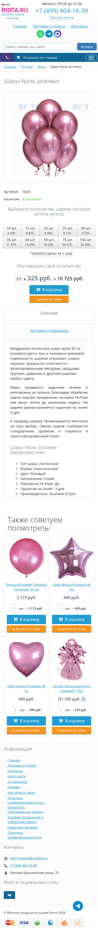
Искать (87, 46)
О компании (17, 781)
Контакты (79, 26)
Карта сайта (17, 776)
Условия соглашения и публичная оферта (25, 819)
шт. (30, 608)
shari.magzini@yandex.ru (29, 858)
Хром (41, 66)
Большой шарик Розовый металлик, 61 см (26, 587)
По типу (27, 66)
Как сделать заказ (21, 792)
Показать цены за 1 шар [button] (51, 253)
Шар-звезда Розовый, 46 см (71, 587)
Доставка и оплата (49, 26)
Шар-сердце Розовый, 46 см (26, 688)
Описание (49, 312)
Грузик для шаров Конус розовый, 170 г (72, 688)
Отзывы (14, 787)
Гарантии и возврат (23, 827)
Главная (20, 26)
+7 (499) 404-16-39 (61, 10)
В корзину (51, 289)
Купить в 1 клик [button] (49, 299)
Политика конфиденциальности (25, 835)
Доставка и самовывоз (49, 330)
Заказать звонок (62, 17)
